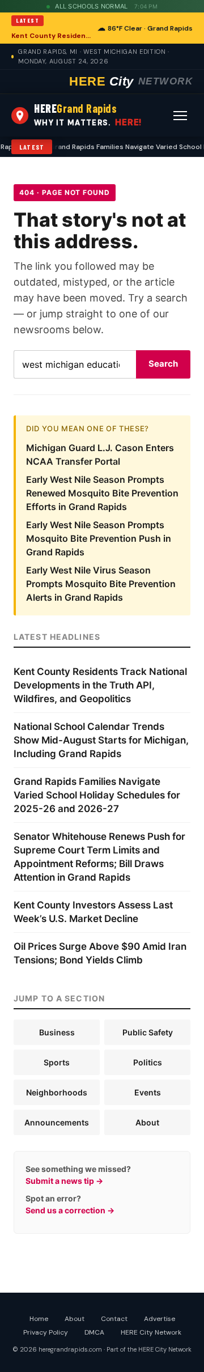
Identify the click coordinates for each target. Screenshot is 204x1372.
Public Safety (147, 1032)
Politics (147, 1062)
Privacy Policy (45, 1332)
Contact (114, 1318)
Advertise (159, 1318)
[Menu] (180, 116)
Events (147, 1092)
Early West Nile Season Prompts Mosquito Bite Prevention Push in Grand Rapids (98, 538)
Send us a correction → (70, 1210)
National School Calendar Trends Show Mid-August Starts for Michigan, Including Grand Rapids (101, 740)
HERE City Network (151, 1332)
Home (38, 1318)
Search (163, 363)
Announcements (56, 1122)
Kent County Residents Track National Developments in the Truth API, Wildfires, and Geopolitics (51, 35)
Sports (57, 1062)
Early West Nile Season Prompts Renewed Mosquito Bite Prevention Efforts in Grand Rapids (102, 493)
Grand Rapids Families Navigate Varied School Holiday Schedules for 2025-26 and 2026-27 (97, 795)
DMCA (94, 1332)
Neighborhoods (56, 1092)
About (147, 1122)
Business (57, 1032)
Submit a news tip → (64, 1181)
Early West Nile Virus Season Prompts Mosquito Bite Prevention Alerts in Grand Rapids (101, 583)
